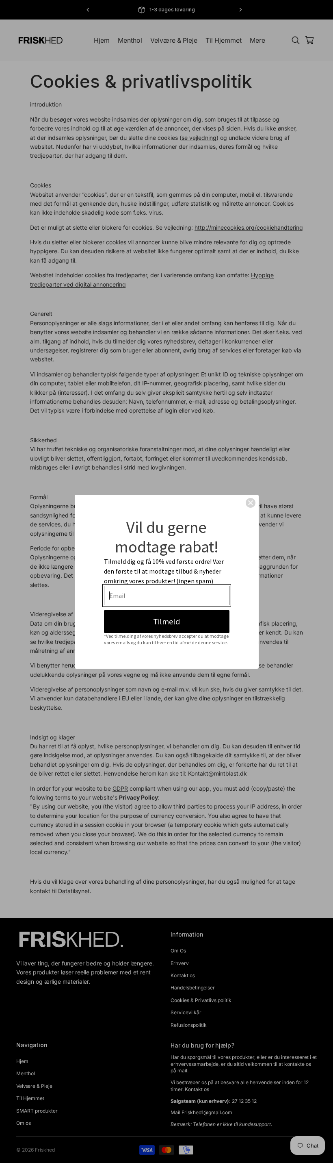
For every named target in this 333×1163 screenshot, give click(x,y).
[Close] (250, 503)
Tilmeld (166, 621)
